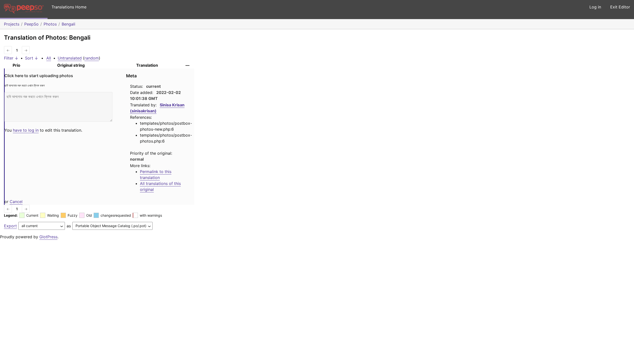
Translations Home (69, 6)
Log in (595, 6)
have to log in (26, 130)
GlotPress (48, 236)
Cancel (16, 201)
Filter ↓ (11, 58)
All (48, 58)
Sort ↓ (31, 58)
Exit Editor (620, 6)
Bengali (68, 24)
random (91, 58)
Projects (11, 24)
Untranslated (70, 58)
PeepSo (31, 24)
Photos (50, 24)
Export (10, 225)
